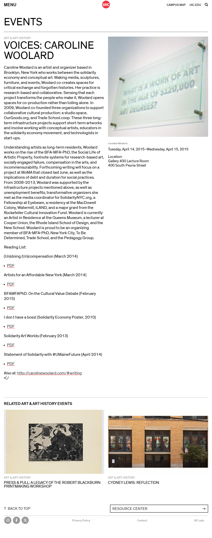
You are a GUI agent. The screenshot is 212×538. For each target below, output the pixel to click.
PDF (11, 265)
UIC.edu (199, 520)
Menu (10, 5)
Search (206, 6)
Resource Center (129, 509)
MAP (176, 5)
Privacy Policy (81, 520)
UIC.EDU (195, 5)
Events (23, 22)
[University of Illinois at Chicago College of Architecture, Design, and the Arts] (106, 4)
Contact (142, 520)
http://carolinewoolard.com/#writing (49, 373)
